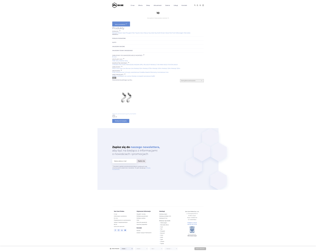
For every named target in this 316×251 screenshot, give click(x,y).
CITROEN (115, 64)
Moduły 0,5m (138, 68)
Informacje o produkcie (120, 216)
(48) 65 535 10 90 (192, 224)
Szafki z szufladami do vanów (121, 76)
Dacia (167, 33)
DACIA (175, 64)
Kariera (138, 230)
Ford (173, 33)
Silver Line (115, 68)
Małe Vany (115, 61)
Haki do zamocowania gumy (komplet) (124, 114)
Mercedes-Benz (164, 224)
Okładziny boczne (118, 46)
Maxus (146, 33)
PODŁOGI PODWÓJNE (119, 38)
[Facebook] (115, 230)
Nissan (120, 33)
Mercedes (187, 33)
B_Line (116, 218)
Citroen (162, 33)
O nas (132, 5)
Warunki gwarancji (142, 222)
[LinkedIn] (121, 230)
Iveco (142, 33)
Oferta (140, 5)
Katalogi (162, 211)
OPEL (141, 64)
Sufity (114, 42)
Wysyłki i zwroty (141, 214)
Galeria (167, 5)
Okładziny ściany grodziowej (122, 50)
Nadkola (115, 34)
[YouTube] (125, 230)
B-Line (114, 57)
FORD (124, 64)
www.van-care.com (119, 226)
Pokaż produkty (200, 248)
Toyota (137, 33)
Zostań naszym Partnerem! (144, 232)
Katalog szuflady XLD (165, 216)
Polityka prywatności (142, 216)
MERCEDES (130, 64)
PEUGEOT (147, 64)
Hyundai (151, 33)
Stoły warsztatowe (118, 72)
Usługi (176, 5)
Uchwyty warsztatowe (132, 72)
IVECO (165, 64)
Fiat (170, 33)
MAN (161, 64)
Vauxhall (157, 33)
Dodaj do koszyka (121, 121)
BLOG (115, 224)
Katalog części (163, 214)
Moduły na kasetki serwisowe (141, 76)
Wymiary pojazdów (142, 224)
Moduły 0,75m (147, 68)
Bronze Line (130, 68)
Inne (166, 72)
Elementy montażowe (157, 72)
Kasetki (147, 72)
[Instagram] (118, 230)
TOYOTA (170, 64)
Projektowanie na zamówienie (122, 220)
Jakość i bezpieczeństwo (120, 222)
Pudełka (142, 72)
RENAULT (153, 64)
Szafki (153, 76)
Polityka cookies (141, 218)
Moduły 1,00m (157, 68)
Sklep (148, 5)
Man (133, 33)
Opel (124, 33)
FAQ (138, 220)
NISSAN (136, 64)
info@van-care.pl (192, 222)
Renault (115, 33)
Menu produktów (120, 24)
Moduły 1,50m (175, 68)
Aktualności (158, 5)
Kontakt (184, 5)
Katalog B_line (163, 218)
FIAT (120, 64)
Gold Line (122, 68)
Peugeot (129, 33)
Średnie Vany (123, 61)
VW (158, 64)
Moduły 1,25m (166, 68)
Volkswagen (180, 33)
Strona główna (150, 18)
